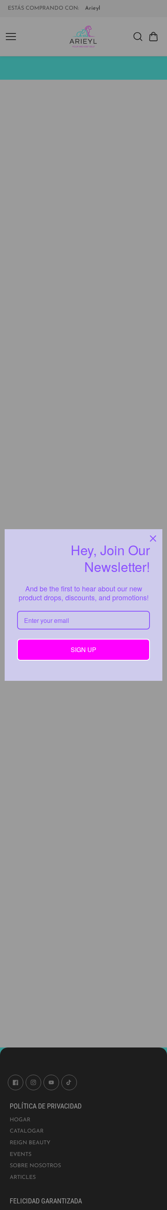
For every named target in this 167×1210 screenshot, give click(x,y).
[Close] (153, 538)
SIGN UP (83, 649)
